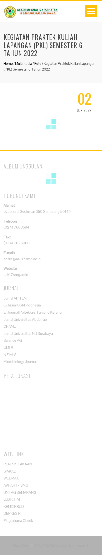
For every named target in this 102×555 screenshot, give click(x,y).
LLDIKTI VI (12, 499)
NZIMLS (10, 354)
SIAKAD (10, 471)
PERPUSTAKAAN (18, 464)
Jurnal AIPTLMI (15, 298)
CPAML (10, 326)
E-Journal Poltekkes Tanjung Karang (33, 312)
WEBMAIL (11, 478)
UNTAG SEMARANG (20, 492)
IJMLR (8, 347)
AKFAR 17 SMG (16, 485)
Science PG (13, 340)
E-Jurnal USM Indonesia (22, 305)
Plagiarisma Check (18, 520)
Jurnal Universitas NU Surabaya (28, 333)
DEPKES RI (12, 513)
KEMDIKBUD (14, 506)
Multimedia (23, 63)
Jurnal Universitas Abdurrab (25, 319)
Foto (37, 63)
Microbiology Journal (20, 361)
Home (8, 63)
